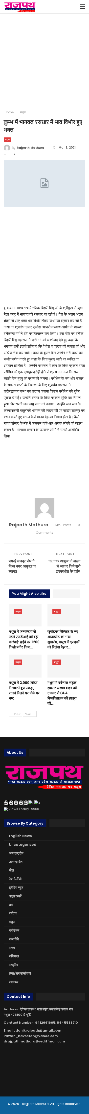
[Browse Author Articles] (44, 508)
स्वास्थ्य (13, 982)
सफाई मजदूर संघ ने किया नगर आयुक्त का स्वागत (22, 566)
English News (20, 835)
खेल (11, 870)
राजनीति (14, 939)
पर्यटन (13, 913)
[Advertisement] (44, 61)
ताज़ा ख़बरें (15, 896)
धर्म (11, 904)
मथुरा (7, 139)
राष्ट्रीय (13, 964)
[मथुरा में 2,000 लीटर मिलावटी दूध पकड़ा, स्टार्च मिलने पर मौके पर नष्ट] (25, 666)
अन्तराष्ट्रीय (16, 853)
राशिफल (14, 956)
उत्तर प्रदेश (15, 861)
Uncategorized (22, 844)
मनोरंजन (14, 930)
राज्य (12, 947)
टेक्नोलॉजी (15, 878)
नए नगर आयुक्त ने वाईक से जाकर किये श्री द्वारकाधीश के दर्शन (64, 566)
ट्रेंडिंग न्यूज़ (16, 887)
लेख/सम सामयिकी (20, 973)
